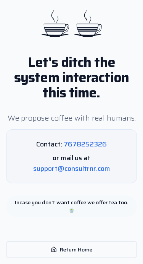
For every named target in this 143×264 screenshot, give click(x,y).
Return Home (76, 249)
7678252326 (85, 144)
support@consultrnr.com (71, 168)
